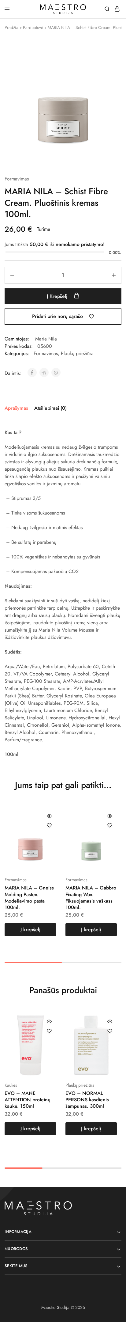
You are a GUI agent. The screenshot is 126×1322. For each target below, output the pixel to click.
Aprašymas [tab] (16, 408)
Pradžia (11, 27)
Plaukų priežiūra (77, 353)
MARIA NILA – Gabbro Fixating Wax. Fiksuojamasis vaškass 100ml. (90, 897)
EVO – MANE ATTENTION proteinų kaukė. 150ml (27, 1100)
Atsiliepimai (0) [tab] (50, 408)
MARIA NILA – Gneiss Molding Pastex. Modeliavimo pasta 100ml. (29, 897)
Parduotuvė (33, 27)
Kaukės (11, 1085)
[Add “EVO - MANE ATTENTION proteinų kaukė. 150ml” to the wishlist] (49, 1030)
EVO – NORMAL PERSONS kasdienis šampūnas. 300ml (87, 1100)
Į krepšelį (58, 296)
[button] (30, 929)
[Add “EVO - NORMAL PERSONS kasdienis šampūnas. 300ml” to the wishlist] (109, 1030)
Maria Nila (46, 338)
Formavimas (17, 178)
